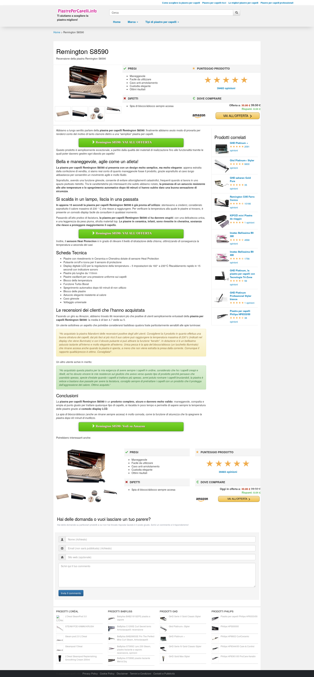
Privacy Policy (90, 673)
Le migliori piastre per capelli (243, 2)
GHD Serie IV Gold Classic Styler (185, 646)
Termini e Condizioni (140, 673)
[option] (63, 113)
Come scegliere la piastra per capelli (181, 2)
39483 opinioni (226, 88)
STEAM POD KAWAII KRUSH (79, 626)
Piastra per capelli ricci (214, 2)
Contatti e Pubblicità (164, 673)
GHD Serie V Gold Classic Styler (185, 616)
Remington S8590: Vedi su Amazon (120, 426)
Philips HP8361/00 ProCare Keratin (238, 656)
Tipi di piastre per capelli (161, 22)
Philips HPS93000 (230, 626)
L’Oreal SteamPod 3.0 (76, 616)
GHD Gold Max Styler (179, 656)
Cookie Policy (107, 673)
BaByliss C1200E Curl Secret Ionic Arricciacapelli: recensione (134, 628)
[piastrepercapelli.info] (77, 11)
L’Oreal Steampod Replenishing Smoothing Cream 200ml (81, 658)
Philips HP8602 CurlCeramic (235, 636)
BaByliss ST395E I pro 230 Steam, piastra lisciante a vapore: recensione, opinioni (134, 649)
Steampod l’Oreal (73, 646)
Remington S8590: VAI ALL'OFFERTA (123, 142)
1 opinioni (249, 222)
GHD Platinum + (177, 636)
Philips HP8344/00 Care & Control (237, 646)
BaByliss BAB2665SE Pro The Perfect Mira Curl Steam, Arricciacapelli (135, 638)
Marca (132, 22)
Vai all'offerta (236, 116)
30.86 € (245, 105)
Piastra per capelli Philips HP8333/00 (239, 616)
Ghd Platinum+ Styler (179, 626)
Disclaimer (122, 673)
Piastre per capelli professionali (277, 2)
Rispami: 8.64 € (251, 109)
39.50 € (256, 489)
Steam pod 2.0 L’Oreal (76, 636)
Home (116, 22)
